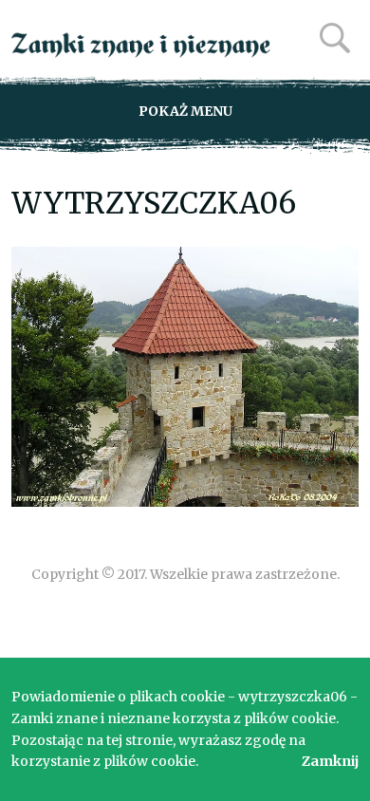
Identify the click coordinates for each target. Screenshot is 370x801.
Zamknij (330, 761)
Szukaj (335, 38)
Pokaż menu (185, 111)
